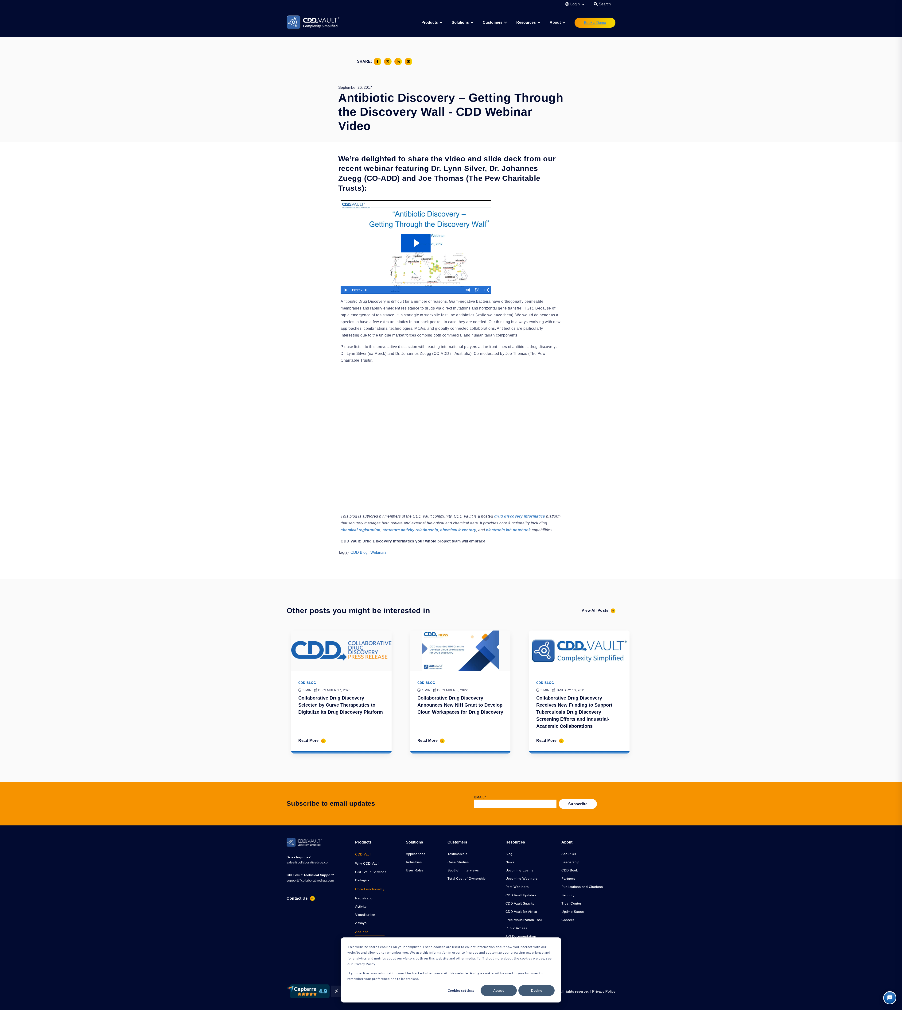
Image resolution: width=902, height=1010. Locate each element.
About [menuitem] (555, 22)
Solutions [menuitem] (460, 22)
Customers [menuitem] (492, 22)
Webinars (378, 552)
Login (575, 4)
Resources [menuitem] (526, 22)
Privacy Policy (603, 991)
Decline (536, 990)
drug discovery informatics (519, 516)
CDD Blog (359, 552)
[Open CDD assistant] (889, 997)
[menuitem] (431, 22)
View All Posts (595, 610)
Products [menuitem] (363, 842)
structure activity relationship (410, 530)
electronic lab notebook (508, 530)
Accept (498, 990)
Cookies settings (460, 990)
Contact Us (297, 898)
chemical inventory (458, 530)
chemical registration (361, 530)
